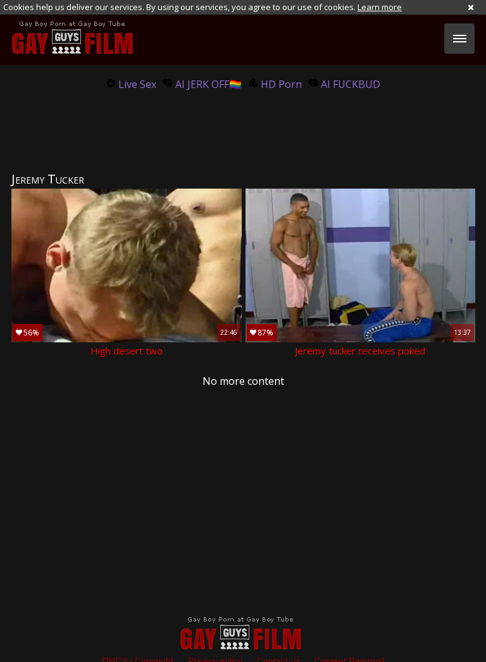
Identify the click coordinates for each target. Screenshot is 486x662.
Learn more (380, 7)
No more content (243, 381)
